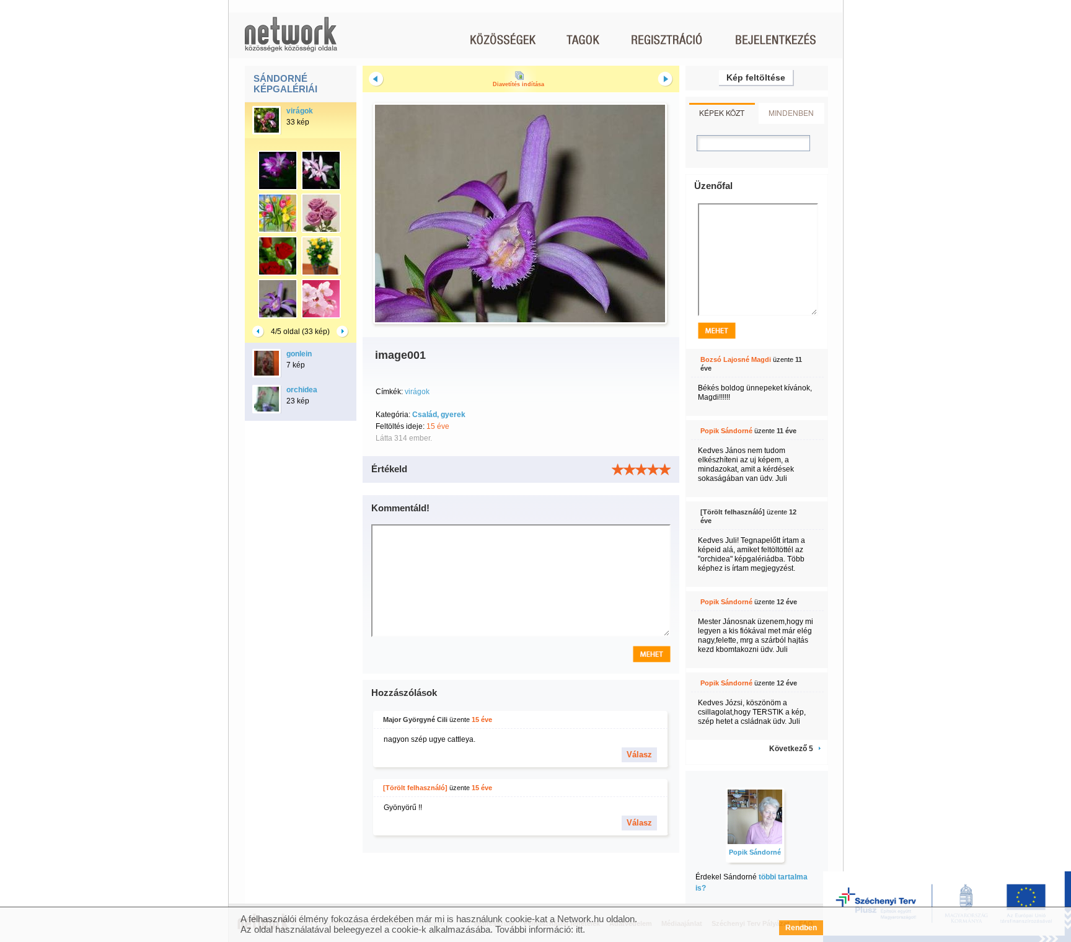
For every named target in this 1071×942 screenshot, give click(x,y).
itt (579, 929)
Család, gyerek (438, 414)
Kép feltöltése (755, 77)
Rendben (801, 927)
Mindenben (791, 112)
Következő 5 (791, 748)
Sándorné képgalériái (285, 83)
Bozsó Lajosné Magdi (735, 359)
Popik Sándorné (726, 430)
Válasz (639, 754)
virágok (299, 111)
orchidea (301, 389)
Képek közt (721, 112)
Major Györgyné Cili (415, 719)
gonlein (299, 354)
